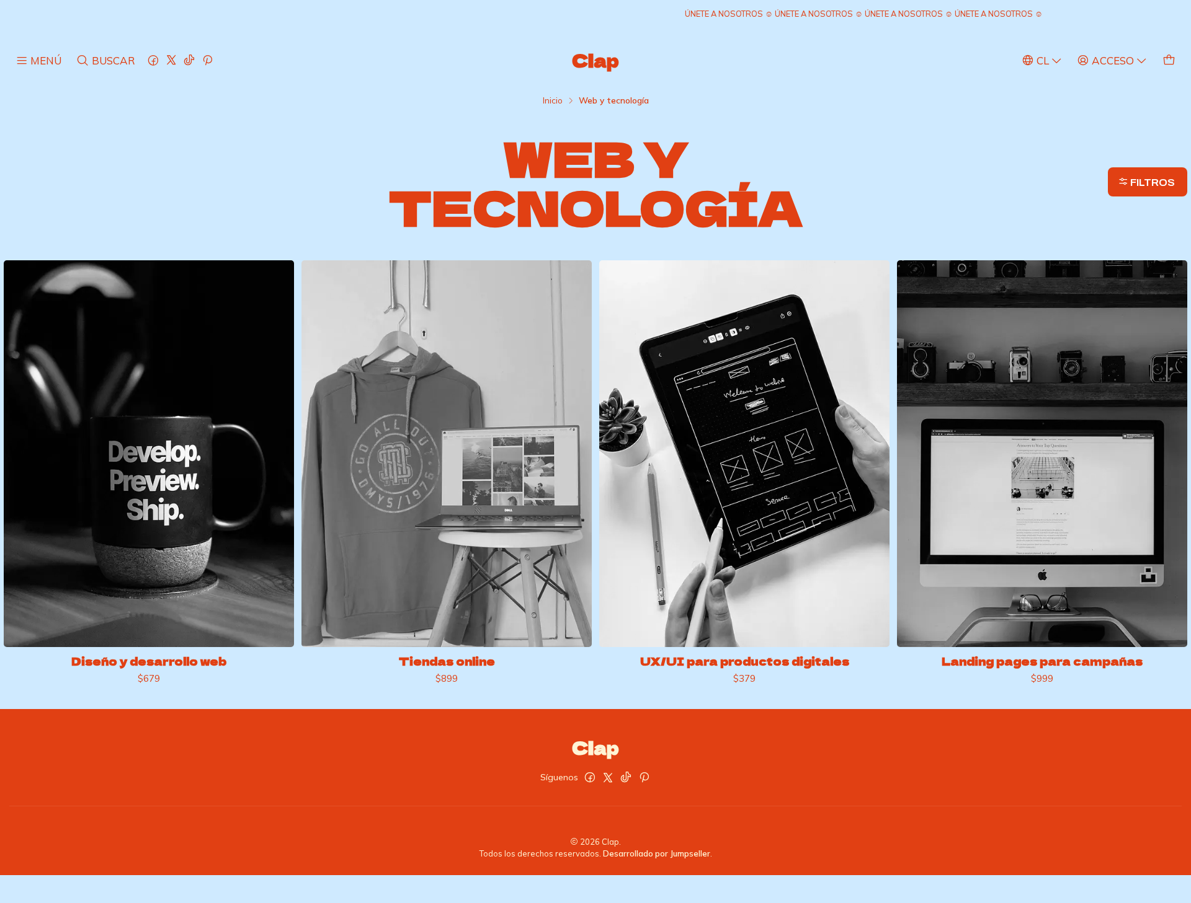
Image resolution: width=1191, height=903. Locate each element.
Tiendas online (447, 661)
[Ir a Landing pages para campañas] (1042, 453)
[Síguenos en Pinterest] (207, 60)
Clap (595, 60)
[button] (1147, 181)
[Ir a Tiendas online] (446, 453)
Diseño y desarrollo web (148, 661)
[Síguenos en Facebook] (153, 60)
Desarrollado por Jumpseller (656, 853)
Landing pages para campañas (1042, 661)
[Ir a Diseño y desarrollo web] (149, 453)
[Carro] (1169, 60)
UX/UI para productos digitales (744, 661)
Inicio (553, 100)
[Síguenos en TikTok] (189, 60)
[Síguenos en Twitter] (171, 60)
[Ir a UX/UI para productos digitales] (744, 453)
